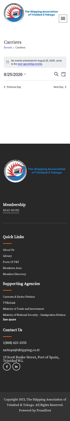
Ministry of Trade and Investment (23, 309)
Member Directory (14, 274)
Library (7, 256)
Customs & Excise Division (19, 297)
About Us (8, 250)
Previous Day (14, 86)
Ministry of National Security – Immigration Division (34, 315)
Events (8, 47)
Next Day (58, 86)
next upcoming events (30, 64)
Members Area (12, 268)
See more (9, 319)
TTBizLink (9, 303)
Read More (11, 210)
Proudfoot (44, 410)
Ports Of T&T (11, 262)
